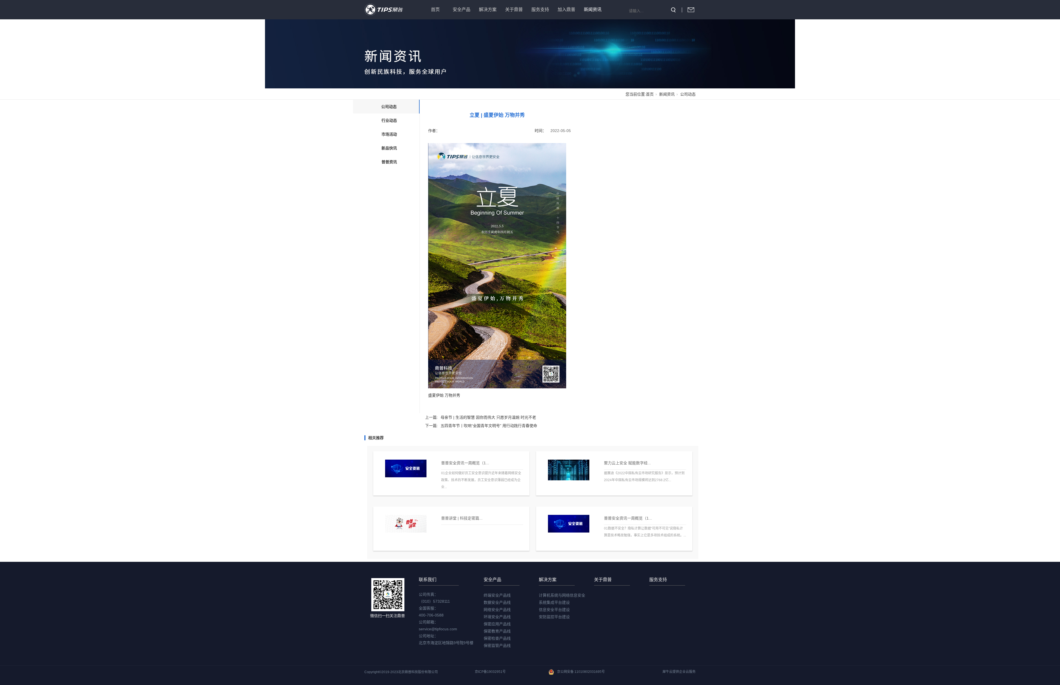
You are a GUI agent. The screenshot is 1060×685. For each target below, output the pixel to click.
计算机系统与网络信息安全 (562, 595)
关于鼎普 (514, 9)
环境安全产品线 (497, 617)
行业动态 (389, 120)
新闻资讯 (592, 9)
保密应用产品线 (497, 624)
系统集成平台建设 (554, 602)
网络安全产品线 (497, 609)
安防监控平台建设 (554, 617)
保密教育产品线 (497, 631)
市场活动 (389, 134)
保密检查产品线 (497, 638)
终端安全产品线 (497, 595)
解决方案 (488, 9)
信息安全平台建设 (554, 609)
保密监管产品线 (497, 645)
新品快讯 (389, 148)
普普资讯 (389, 162)
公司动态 (688, 94)
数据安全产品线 (497, 602)
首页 (435, 9)
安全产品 (461, 9)
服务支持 (540, 9)
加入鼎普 (566, 9)
